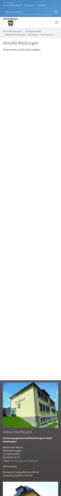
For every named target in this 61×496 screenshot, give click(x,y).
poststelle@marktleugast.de (24, 460)
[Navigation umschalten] (56, 22)
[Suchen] (56, 12)
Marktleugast (29, 5)
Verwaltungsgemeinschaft (12, 5)
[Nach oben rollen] (54, 489)
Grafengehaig (41, 5)
